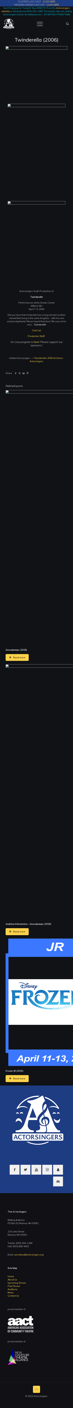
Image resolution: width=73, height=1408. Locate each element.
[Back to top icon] (36, 1389)
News (11, 1292)
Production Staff (36, 336)
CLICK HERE (49, 1)
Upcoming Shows (17, 1282)
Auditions (12, 1289)
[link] (36, 73)
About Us (12, 1279)
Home (11, 1276)
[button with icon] (15, 1170)
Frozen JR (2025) (14, 1071)
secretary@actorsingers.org (29, 1254)
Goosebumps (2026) (16, 649)
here (36, 342)
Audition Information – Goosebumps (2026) (28, 924)
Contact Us (13, 1295)
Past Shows (14, 1286)
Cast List (36, 330)
